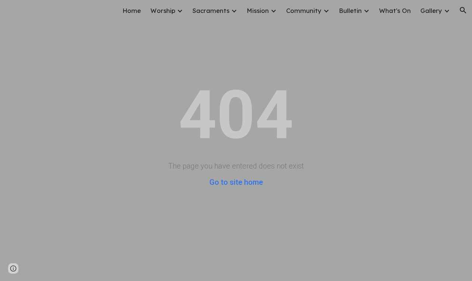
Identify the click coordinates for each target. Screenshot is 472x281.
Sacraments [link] (210, 10)
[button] (463, 10)
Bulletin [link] (350, 10)
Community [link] (304, 10)
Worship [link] (162, 10)
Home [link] (131, 10)
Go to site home (236, 182)
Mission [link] (258, 10)
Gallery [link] (431, 10)
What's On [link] (395, 10)
